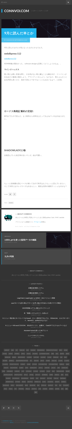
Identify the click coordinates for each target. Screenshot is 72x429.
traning (21, 388)
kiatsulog (65, 367)
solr (26, 385)
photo (32, 378)
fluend (66, 360)
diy (31, 360)
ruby (44, 381)
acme (65, 350)
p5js (66, 374)
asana (28, 353)
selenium (6, 385)
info (26, 367)
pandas (8, 378)
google (62, 364)
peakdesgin (15, 378)
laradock (10, 371)
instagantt (33, 367)
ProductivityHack (51, 350)
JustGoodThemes (33, 422)
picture (49, 378)
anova (11, 353)
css (61, 357)
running (50, 381)
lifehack (28, 371)
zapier (57, 388)
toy (16, 388)
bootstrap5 (21, 357)
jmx (58, 367)
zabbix (51, 388)
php (37, 378)
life (23, 371)
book (11, 202)
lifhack (42, 371)
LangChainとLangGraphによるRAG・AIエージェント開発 (36, 298)
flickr (60, 360)
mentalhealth (8, 374)
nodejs (57, 374)
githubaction (43, 364)
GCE (28, 350)
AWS (12, 350)
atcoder (35, 353)
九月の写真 (9, 256)
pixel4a (56, 378)
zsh (62, 388)
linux (48, 371)
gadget (23, 364)
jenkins (47, 367)
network (44, 374)
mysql (31, 374)
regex (24, 381)
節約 (67, 388)
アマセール (37, 222)
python (17, 381)
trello (28, 388)
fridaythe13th (14, 364)
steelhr (43, 385)
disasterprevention (22, 360)
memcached (60, 371)
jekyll (41, 367)
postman (63, 378)
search (64, 381)
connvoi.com (16, 10)
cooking (55, 357)
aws (52, 353)
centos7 (43, 357)
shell (12, 385)
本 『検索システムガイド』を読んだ (36, 313)
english (54, 360)
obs (62, 374)
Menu (5, 2)
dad (65, 357)
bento (62, 353)
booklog (7, 357)
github (34, 364)
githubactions (53, 364)
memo (67, 371)
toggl (10, 388)
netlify (38, 374)
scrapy (57, 381)
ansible (17, 353)
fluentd (5, 364)
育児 (36, 392)
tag (56, 385)
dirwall (11, 360)
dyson (48, 360)
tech (5, 388)
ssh (38, 385)
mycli (26, 374)
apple (23, 353)
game (28, 364)
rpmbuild (37, 381)
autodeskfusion (44, 353)
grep (67, 364)
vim (40, 388)
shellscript (19, 385)
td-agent (66, 385)
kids (3, 371)
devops (5, 360)
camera (29, 357)
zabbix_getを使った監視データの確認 (20, 240)
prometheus (9, 381)
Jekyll (12, 422)
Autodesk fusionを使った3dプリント (36, 330)
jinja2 (53, 367)
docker (36, 360)
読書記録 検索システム (36, 288)
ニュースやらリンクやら (36, 335)
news (51, 374)
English (22, 350)
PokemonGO (40, 350)
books (14, 357)
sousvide (32, 385)
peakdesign (24, 378)
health (6, 367)
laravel (17, 371)
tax (60, 385)
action (5, 353)
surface (50, 385)
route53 (30, 381)
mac (53, 371)
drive (42, 360)
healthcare (13, 367)
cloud (49, 357)
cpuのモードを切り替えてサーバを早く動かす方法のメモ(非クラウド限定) (36, 303)
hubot (21, 367)
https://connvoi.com (32, 226)
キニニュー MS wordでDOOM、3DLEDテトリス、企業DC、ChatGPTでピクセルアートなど (36, 325)
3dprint (6, 350)
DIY (17, 350)
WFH (60, 350)
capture (36, 357)
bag (57, 353)
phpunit (42, 378)
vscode (45, 388)
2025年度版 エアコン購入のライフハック (36, 308)
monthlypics (18, 374)
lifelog (35, 371)
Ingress (33, 350)
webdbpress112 (10, 59)
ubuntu (34, 388)
